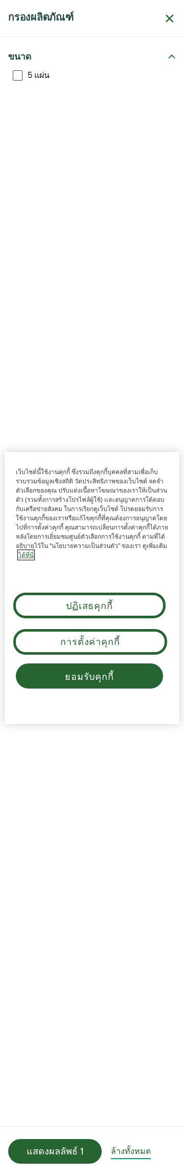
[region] (92, 588)
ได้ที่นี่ (26, 555)
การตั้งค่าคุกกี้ (90, 641)
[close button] (170, 18)
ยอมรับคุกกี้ (89, 676)
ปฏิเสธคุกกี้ (89, 605)
